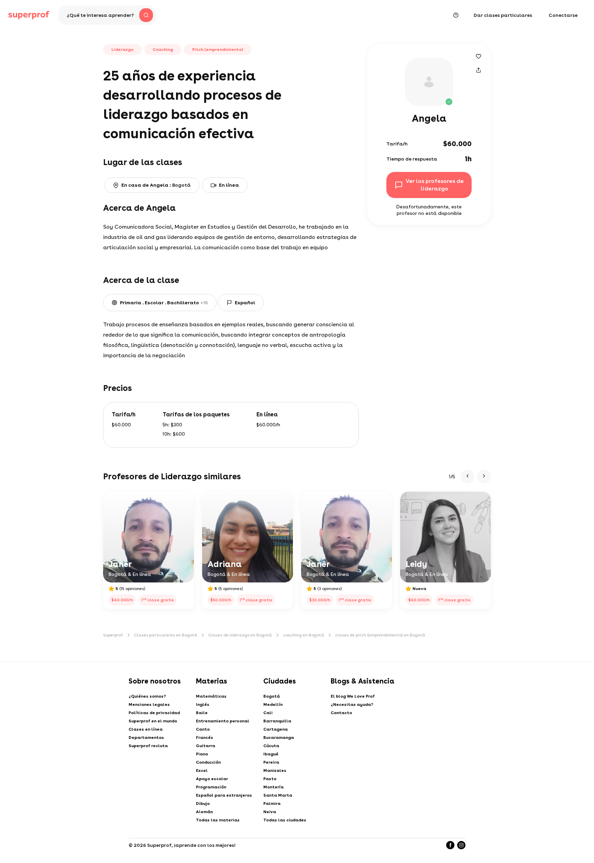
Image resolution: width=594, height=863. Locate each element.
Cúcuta (271, 745)
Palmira (271, 803)
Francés (204, 737)
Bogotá (271, 696)
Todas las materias (218, 820)
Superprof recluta (148, 745)
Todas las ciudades (284, 820)
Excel (202, 770)
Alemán (204, 811)
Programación (211, 787)
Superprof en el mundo (153, 721)
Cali (268, 712)
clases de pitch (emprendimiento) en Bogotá (380, 635)
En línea (229, 185)
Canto (203, 729)
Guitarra (205, 745)
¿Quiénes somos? (147, 696)
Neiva (269, 811)
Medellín (273, 704)
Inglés (202, 704)
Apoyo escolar (212, 778)
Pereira (271, 762)
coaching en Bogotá (303, 635)
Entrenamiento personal (222, 721)
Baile (202, 712)
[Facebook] (450, 845)
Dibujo (203, 803)
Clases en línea (146, 729)
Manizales (274, 770)
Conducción (208, 762)
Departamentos (146, 737)
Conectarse (563, 15)
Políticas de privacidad (154, 712)
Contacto (341, 712)
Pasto (269, 778)
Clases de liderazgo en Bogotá (240, 635)
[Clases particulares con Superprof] (29, 15)
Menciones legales (149, 704)
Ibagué (270, 754)
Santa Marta (277, 795)
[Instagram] (461, 845)
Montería (273, 787)
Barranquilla (277, 721)
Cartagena (275, 729)
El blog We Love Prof (353, 696)
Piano (202, 754)
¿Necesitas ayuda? (352, 704)
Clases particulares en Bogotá (165, 635)
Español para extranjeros (224, 795)
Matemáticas (211, 696)
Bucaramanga (278, 737)
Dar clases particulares (503, 15)
